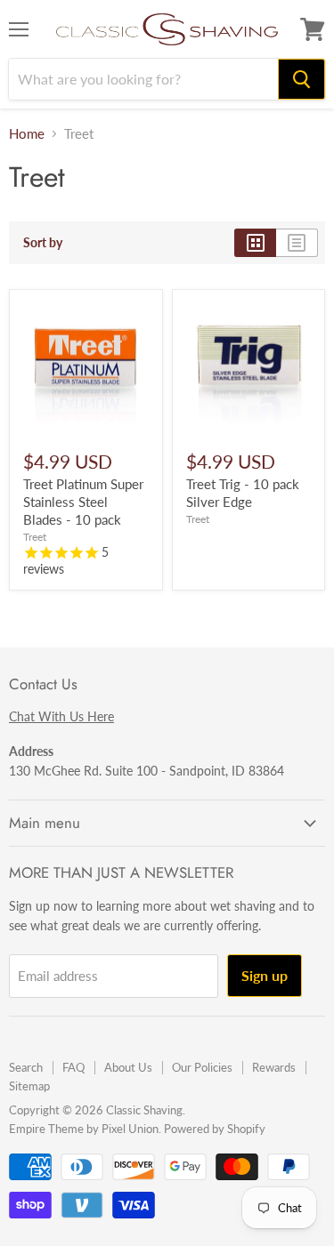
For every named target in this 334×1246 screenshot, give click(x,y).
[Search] (301, 79)
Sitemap (29, 1086)
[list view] (297, 243)
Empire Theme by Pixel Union (84, 1128)
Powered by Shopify (214, 1128)
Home (27, 133)
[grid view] (255, 243)
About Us (128, 1067)
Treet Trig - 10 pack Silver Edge (242, 493)
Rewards (274, 1067)
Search (26, 1067)
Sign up (264, 975)
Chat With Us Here (61, 716)
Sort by (42, 243)
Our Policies (202, 1067)
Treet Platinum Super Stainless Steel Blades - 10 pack (83, 501)
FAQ (73, 1067)
